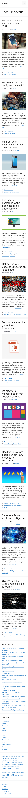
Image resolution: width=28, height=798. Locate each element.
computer (6, 133)
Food (3, 728)
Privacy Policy (6, 791)
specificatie (12, 192)
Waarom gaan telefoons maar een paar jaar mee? (13, 144)
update (24, 314)
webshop (10, 775)
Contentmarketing (5, 760)
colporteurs (12, 758)
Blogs (8, 758)
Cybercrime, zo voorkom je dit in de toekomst (13, 583)
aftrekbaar (6, 756)
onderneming (5, 256)
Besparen (15, 756)
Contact (4, 786)
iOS (15, 74)
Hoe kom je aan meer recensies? (11, 699)
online (13, 766)
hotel (19, 762)
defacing (22, 635)
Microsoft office (8, 380)
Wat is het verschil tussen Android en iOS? (12, 23)
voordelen (11, 383)
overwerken (17, 766)
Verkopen (13, 772)
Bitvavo (4, 758)
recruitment (13, 768)
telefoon (18, 192)
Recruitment (5, 740)
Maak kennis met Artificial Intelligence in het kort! (13, 518)
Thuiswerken (19, 770)
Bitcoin (23, 756)
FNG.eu (5, 3)
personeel (6, 768)
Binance (19, 756)
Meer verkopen (17, 505)
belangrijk (6, 314)
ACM (3, 756)
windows (12, 256)
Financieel (5, 726)
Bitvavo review (6, 673)
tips (23, 770)
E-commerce (7, 503)
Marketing (4, 733)
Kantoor (21, 762)
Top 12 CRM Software (8, 671)
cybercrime (13, 635)
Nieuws (4, 735)
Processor (12, 133)
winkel (3, 777)
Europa (13, 762)
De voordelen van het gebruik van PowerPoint (14, 325)
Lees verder (13, 185)
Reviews (4, 507)
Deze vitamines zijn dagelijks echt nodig (13, 710)
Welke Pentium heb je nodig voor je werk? (14, 84)
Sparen (18, 768)
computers (7, 254)
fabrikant (6, 192)
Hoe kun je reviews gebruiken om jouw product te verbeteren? (12, 456)
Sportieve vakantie (5, 770)
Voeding (3, 775)
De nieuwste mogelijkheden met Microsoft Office (12, 393)
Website (17, 775)
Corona (10, 760)
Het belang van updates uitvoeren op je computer (14, 267)
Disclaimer (5, 789)
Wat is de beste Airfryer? (9, 707)
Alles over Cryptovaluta (8, 690)
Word (19, 444)
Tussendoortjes (4, 772)
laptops (12, 254)
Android (6, 74)
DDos (17, 635)
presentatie (5, 383)
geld (16, 762)
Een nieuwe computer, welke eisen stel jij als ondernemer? (11, 204)
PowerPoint (16, 380)
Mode (19, 764)
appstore (11, 74)
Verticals (4, 749)
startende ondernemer (13, 770)
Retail (3, 742)
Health (4, 730)
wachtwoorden (6, 637)
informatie (18, 314)
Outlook (15, 444)
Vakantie (9, 772)
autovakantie (11, 756)
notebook (17, 254)
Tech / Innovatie (8, 72)
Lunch (3, 764)
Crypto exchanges (15, 760)
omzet (21, 764)
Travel (3, 747)
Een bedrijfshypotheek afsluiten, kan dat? (13, 696)
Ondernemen (5, 737)
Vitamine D (22, 772)
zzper (6, 777)
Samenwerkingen (6, 793)
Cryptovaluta (6, 762)
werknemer (21, 775)
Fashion (4, 723)
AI (4, 571)
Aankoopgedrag (8, 505)
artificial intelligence (11, 571)
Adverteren (5, 784)
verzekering (17, 772)
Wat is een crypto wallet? (9, 679)
